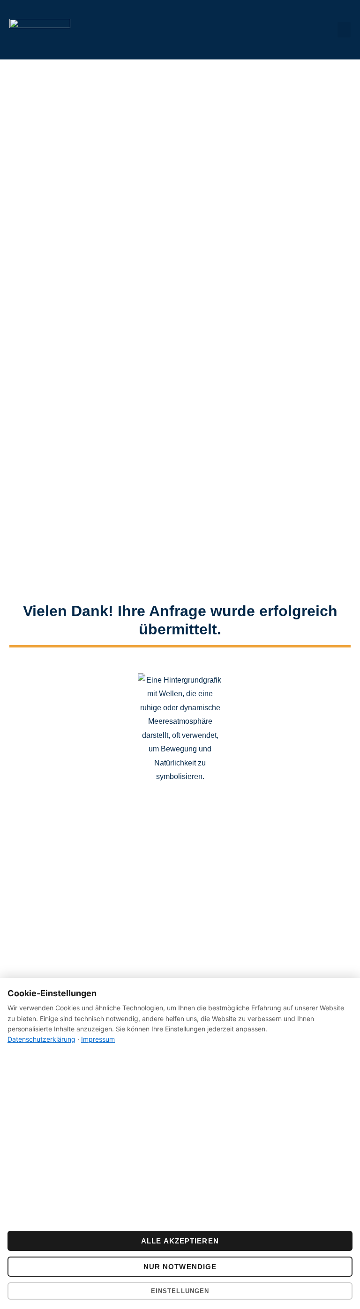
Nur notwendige (180, 1267)
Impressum (98, 1039)
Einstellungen (180, 1290)
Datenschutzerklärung (41, 1039)
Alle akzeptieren (180, 1241)
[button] (344, 29)
